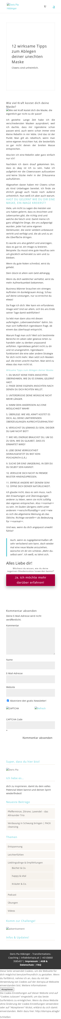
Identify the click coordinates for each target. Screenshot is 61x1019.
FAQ (38, 964)
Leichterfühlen (16, 854)
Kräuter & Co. (19, 883)
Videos (11, 910)
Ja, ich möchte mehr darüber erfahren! (30, 580)
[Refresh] (40, 708)
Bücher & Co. (19, 867)
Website (10, 687)
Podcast (12, 894)
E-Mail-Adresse (14, 673)
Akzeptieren (7, 989)
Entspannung (15, 846)
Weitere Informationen (34, 985)
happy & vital (19, 875)
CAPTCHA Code (14, 719)
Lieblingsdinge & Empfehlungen (25, 862)
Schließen (5, 1017)
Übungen (13, 902)
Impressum (32, 961)
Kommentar (12, 625)
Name (9, 659)
